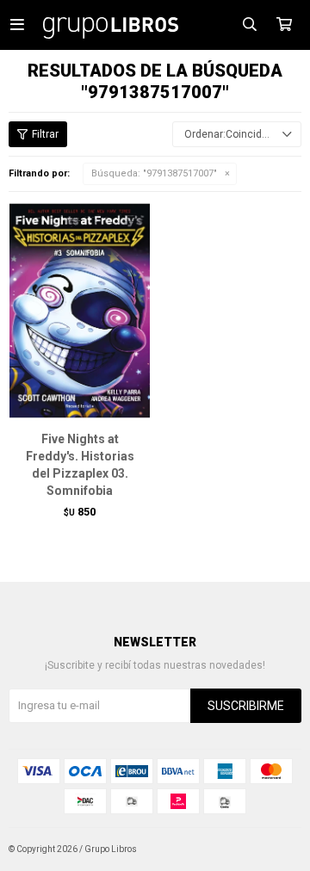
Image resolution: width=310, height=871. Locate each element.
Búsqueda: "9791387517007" (154, 173)
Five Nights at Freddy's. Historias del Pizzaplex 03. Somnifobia (80, 464)
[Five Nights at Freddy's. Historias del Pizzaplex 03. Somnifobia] (80, 311)
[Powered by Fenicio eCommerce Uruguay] (275, 849)
